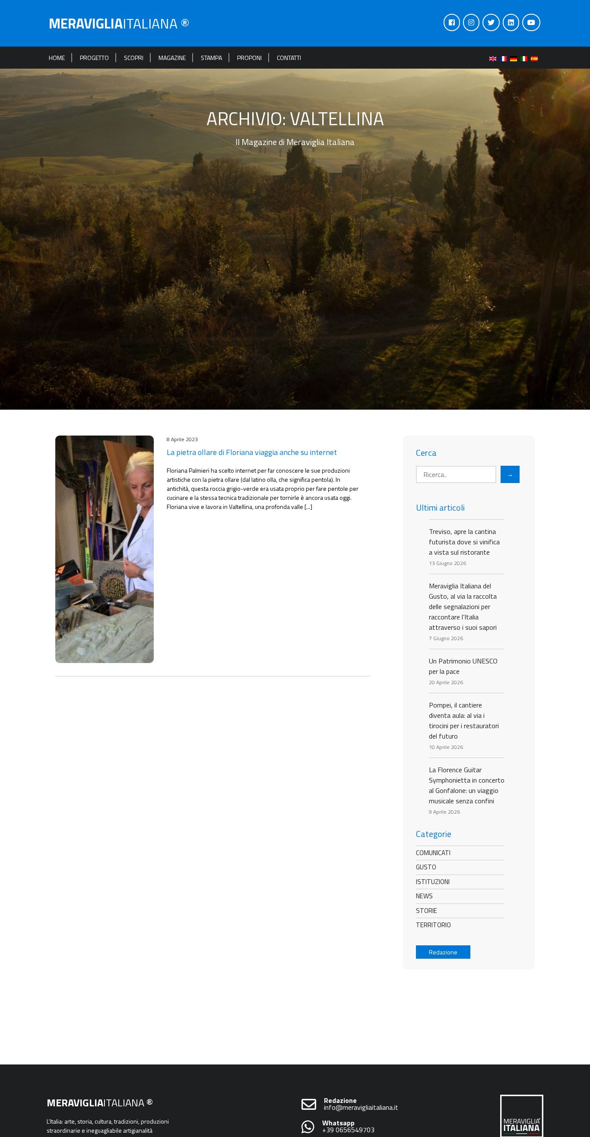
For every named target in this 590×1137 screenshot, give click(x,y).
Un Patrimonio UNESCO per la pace (463, 666)
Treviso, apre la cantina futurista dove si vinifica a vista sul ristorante (464, 541)
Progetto (94, 57)
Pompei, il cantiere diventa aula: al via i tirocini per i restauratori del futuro (464, 720)
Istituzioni (433, 882)
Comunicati (433, 853)
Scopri (133, 57)
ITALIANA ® (119, 23)
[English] (494, 57)
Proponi (249, 57)
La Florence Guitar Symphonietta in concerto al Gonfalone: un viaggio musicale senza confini (466, 785)
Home (57, 57)
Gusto (426, 867)
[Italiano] (525, 57)
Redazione (443, 952)
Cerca (426, 452)
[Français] (505, 57)
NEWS (424, 896)
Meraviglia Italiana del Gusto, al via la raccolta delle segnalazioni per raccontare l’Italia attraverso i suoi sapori (463, 606)
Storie (426, 911)
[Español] (536, 57)
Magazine (172, 57)
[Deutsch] (515, 57)
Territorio (433, 925)
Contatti (289, 57)
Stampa (211, 57)
